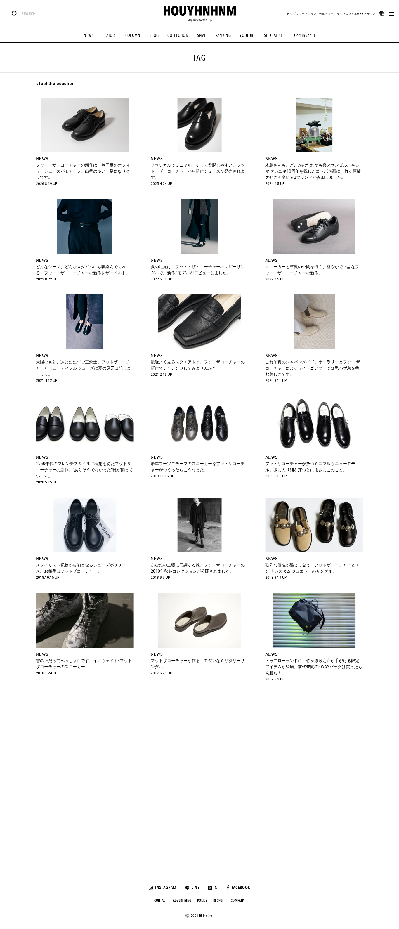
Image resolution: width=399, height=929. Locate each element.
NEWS (89, 35)
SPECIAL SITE (275, 35)
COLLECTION (177, 35)
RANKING (223, 35)
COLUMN (132, 35)
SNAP (202, 35)
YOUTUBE (247, 35)
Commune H (304, 35)
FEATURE (110, 35)
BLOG (154, 35)
